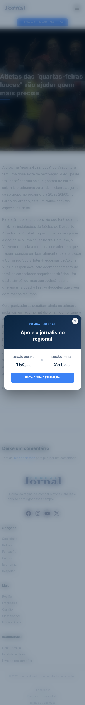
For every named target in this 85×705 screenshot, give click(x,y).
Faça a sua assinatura (42, 377)
